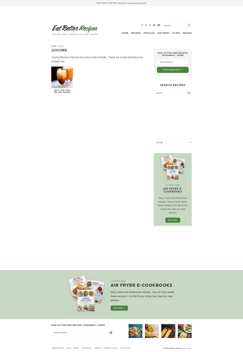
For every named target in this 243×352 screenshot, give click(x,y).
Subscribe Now (172, 70)
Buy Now (172, 220)
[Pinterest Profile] (150, 25)
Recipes (136, 33)
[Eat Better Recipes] (75, 30)
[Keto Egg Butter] (185, 331)
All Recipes (126, 348)
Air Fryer (163, 33)
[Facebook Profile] (146, 25)
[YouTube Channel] (159, 25)
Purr (190, 348)
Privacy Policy (111, 348)
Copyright (87, 348)
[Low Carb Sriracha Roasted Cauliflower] (136, 331)
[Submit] (189, 25)
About (76, 348)
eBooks (187, 33)
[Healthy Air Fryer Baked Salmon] (168, 331)
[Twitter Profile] (154, 25)
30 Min (176, 33)
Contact (98, 348)
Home (125, 33)
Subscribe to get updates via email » (132, 3)
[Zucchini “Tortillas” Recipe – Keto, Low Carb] (152, 331)
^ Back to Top (57, 348)
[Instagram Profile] (142, 25)
